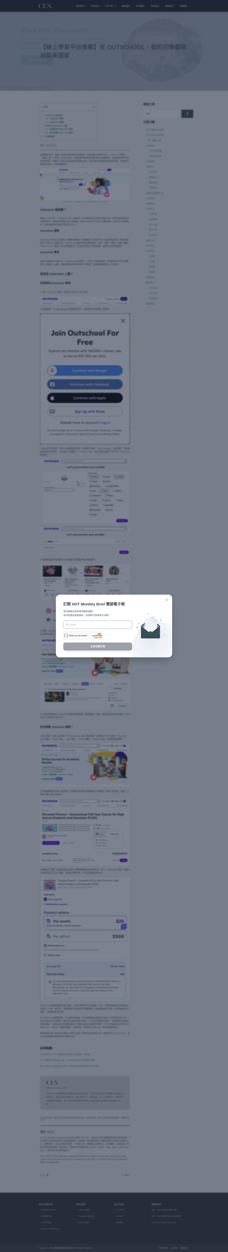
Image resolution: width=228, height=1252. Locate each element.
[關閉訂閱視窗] (167, 600)
